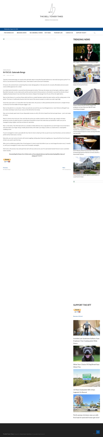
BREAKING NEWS (21, 32)
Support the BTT (81, 32)
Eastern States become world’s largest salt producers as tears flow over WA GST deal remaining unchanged (84, 107)
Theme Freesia (23, 434)
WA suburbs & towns (36, 32)
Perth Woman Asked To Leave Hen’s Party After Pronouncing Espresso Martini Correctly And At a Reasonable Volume (86, 152)
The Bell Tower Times (8, 434)
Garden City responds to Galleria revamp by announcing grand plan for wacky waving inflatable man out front (86, 131)
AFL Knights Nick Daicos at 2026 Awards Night (85, 62)
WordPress (29, 434)
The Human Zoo (9, 32)
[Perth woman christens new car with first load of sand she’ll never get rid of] (86, 403)
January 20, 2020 (10, 75)
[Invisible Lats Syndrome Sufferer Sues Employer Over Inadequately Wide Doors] (86, 328)
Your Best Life (58, 32)
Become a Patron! (78, 316)
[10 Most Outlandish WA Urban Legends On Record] (86, 378)
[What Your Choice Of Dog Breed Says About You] (86, 354)
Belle (4, 75)
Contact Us (69, 32)
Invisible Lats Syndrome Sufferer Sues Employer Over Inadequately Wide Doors (86, 340)
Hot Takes (48, 32)
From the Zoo (6, 69)
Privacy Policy (96, 433)
